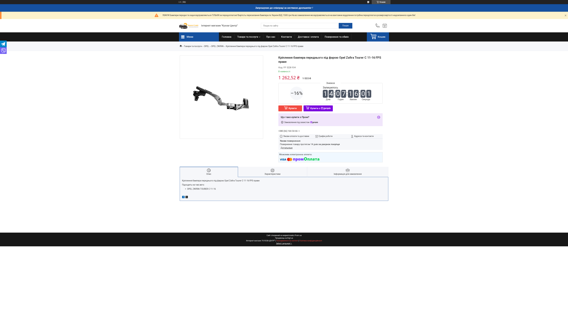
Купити (293, 108)
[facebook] (183, 197)
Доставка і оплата (308, 36)
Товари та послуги (247, 36)
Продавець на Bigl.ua (284, 238)
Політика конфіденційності (310, 241)
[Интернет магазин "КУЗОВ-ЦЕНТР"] (188, 26)
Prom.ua (298, 235)
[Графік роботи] (385, 26)
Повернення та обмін (337, 36)
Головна (226, 36)
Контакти (286, 36)
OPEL (206, 46)
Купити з (315, 108)
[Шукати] (345, 26)
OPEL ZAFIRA (217, 46)
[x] (186, 197)
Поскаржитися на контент (287, 241)
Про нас (270, 36)
